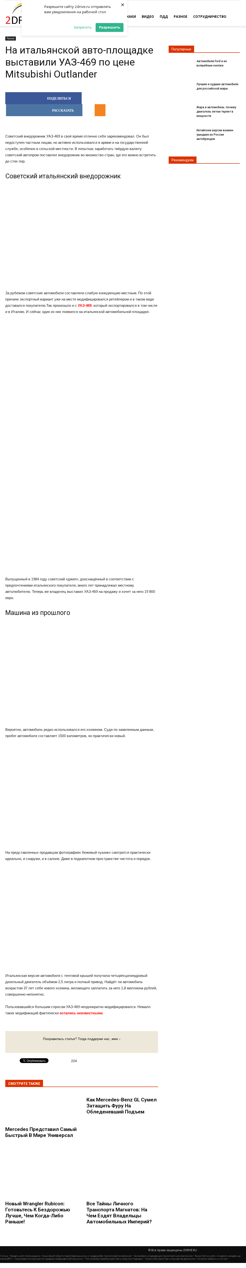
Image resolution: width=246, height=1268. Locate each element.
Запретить (83, 27)
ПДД (164, 16)
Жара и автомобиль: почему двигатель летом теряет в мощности (216, 112)
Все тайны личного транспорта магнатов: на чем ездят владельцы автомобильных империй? (119, 1213)
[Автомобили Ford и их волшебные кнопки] (181, 65)
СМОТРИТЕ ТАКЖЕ (24, 1084)
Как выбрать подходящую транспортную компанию (163, 1255)
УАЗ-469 (85, 305)
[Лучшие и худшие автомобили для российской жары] (181, 88)
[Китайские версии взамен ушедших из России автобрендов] (181, 134)
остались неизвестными (81, 1013)
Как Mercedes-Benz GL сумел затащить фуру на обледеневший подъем (121, 1106)
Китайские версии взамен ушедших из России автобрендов (215, 135)
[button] (235, 16)
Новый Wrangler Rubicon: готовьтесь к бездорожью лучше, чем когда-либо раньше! (37, 1213)
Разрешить (109, 27)
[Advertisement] (82, 393)
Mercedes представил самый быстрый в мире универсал (41, 1132)
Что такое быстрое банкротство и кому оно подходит (114, 1258)
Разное (180, 16)
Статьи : (5, 1255)
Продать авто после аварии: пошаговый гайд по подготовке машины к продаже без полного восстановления (71, 1255)
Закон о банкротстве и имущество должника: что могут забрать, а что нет (186, 1258)
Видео (148, 16)
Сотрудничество (209, 16)
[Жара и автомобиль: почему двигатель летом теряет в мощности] (181, 111)
